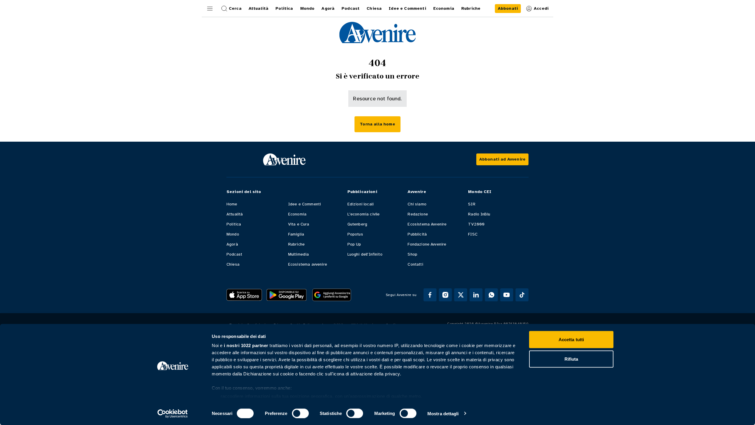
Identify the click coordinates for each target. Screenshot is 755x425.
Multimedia (298, 254)
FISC (472, 234)
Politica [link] (284, 8)
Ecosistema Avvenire (427, 224)
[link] (508, 8)
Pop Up (354, 244)
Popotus (355, 234)
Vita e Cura (298, 224)
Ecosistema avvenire (307, 264)
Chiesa (232, 264)
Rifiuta (571, 358)
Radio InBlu (479, 214)
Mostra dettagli (443, 413)
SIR (471, 204)
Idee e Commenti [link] (407, 8)
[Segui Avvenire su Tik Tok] (522, 294)
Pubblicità (417, 234)
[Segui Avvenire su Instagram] (445, 294)
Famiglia (296, 234)
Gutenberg (357, 224)
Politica (233, 224)
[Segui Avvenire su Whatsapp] (491, 294)
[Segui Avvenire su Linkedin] (476, 294)
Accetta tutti (571, 339)
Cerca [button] (235, 8)
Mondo (232, 234)
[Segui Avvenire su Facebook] (430, 294)
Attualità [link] (258, 8)
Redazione (418, 214)
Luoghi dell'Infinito (365, 254)
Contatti (415, 264)
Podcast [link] (351, 8)
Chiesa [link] (374, 8)
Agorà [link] (327, 8)
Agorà (232, 244)
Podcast (234, 254)
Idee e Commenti (304, 204)
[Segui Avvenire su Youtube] (506, 294)
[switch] (300, 413)
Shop (412, 254)
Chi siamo (417, 204)
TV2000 (476, 224)
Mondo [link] (307, 8)
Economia (297, 214)
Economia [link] (443, 8)
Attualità (234, 214)
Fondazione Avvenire (427, 244)
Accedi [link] (541, 8)
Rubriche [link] (470, 8)
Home (231, 204)
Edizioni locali (360, 204)
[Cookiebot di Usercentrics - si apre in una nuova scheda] (172, 413)
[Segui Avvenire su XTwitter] (460, 294)
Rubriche (296, 244)
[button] (210, 8)
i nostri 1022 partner (246, 345)
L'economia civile (363, 214)
